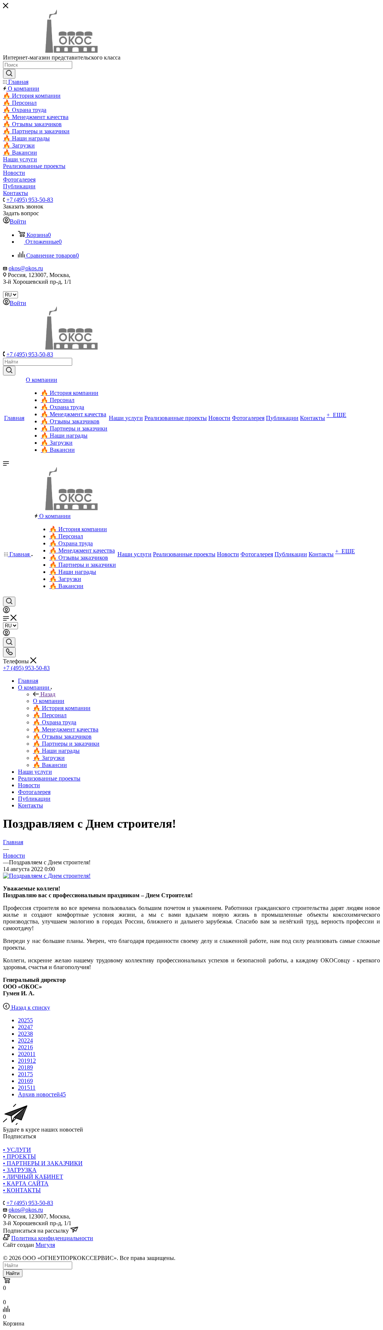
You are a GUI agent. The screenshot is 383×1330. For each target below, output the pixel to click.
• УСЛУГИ (17, 1150)
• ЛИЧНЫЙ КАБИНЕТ (33, 1177)
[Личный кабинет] (6, 611)
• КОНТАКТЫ (22, 1190)
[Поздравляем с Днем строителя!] (47, 876)
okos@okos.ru (26, 268)
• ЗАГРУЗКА (20, 1170)
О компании (48, 701)
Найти (12, 1273)
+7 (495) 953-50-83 (29, 200)
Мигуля (45, 1245)
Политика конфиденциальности (52, 1238)
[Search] (9, 74)
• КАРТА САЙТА (26, 1183)
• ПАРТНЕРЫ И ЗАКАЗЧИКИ (43, 1163)
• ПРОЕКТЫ (19, 1156)
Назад (47, 694)
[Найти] (9, 370)
